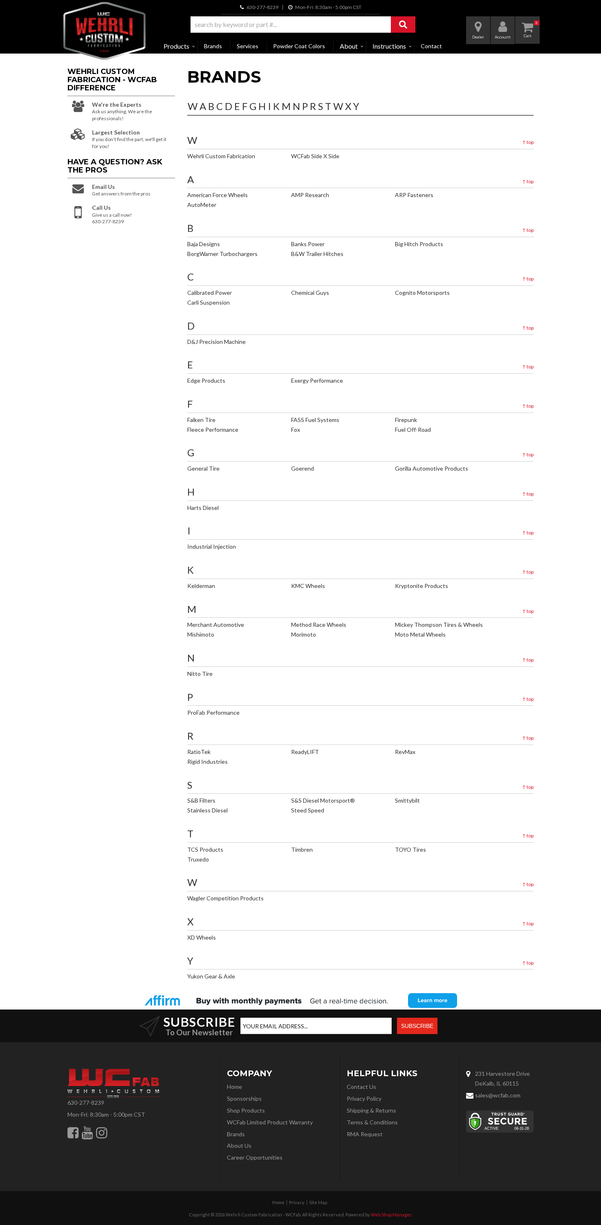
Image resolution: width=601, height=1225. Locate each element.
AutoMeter (201, 204)
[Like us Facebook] (72, 1133)
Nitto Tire (200, 673)
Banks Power (308, 243)
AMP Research (310, 194)
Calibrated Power (209, 292)
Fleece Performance (212, 429)
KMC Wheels (308, 585)
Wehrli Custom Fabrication (221, 156)
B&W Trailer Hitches (317, 253)
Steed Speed (307, 810)
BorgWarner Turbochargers (222, 253)
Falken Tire (201, 419)
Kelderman (201, 585)
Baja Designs (203, 243)
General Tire (203, 468)
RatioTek (199, 751)
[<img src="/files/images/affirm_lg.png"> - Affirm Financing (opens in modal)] (300, 1001)
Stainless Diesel (207, 810)
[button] (303, 24)
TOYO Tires (410, 849)
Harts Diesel (203, 507)
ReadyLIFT (305, 751)
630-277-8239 (85, 1102)
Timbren (302, 849)
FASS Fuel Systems (315, 419)
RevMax (405, 751)
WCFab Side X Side (315, 156)
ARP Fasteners (414, 194)
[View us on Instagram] (101, 1133)
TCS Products (205, 849)
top (528, 142)
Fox (295, 429)
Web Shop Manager (391, 1214)
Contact (431, 46)
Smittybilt (407, 800)
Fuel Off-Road (413, 429)
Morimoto (303, 634)
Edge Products (206, 380)
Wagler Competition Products (225, 898)
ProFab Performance (213, 712)
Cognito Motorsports (422, 292)
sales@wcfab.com (497, 1095)
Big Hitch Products (419, 243)
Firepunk (406, 419)
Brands (213, 46)
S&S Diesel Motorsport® (323, 800)
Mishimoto (200, 634)
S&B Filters (201, 800)
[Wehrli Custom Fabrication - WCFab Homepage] (104, 31)
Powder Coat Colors (299, 46)
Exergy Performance (317, 380)
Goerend (302, 468)
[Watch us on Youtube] (87, 1133)
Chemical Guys (310, 292)
